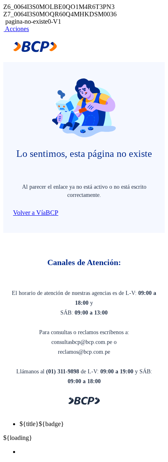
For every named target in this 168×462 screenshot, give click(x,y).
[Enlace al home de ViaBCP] (35, 50)
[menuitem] (92, 451)
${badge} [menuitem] (42, 423)
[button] (16, 28)
